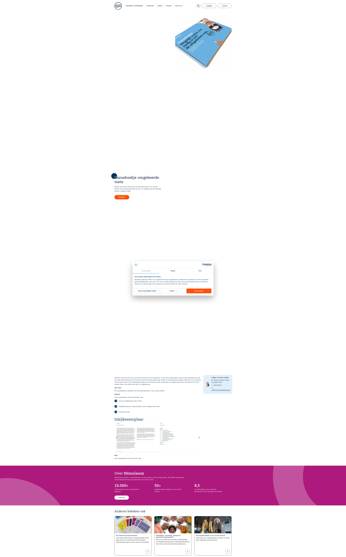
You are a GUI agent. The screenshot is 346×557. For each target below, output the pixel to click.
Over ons (178, 5)
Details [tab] (173, 271)
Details (172, 291)
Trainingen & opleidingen (134, 5)
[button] (198, 6)
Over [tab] (200, 271)
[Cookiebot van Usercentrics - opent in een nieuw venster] (204, 264)
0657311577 (218, 385)
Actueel (168, 5)
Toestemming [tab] (146, 271)
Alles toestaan (198, 291)
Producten (150, 5)
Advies (160, 5)
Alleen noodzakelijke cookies (147, 291)
